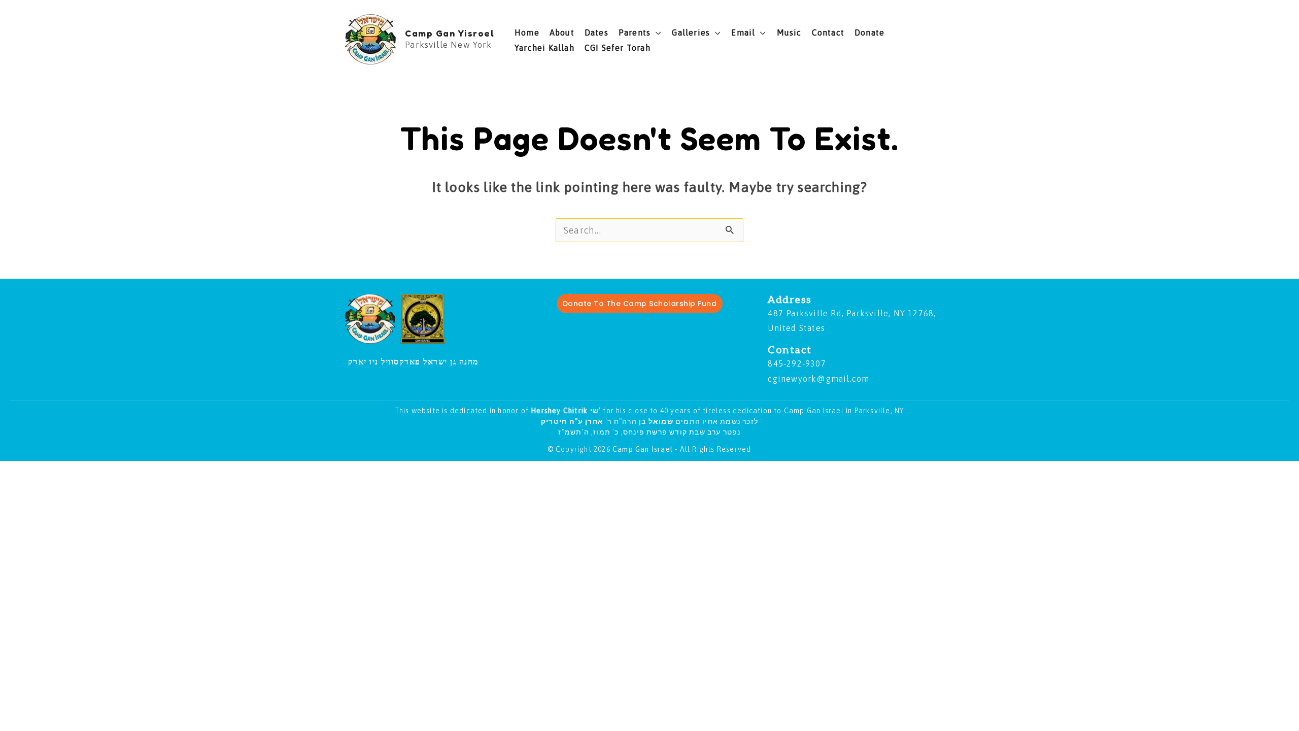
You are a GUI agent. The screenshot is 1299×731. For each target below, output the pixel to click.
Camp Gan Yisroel (449, 33)
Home (527, 32)
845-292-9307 (797, 363)
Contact (828, 32)
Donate (869, 32)
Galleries (691, 32)
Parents (635, 32)
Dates (596, 32)
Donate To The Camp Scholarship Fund (640, 303)
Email (743, 32)
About (562, 32)
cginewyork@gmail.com (818, 378)
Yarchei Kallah (544, 48)
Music (789, 32)
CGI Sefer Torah (618, 48)
